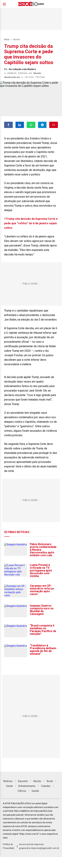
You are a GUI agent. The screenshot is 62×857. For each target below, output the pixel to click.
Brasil (50, 781)
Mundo (16, 39)
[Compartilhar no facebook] (8, 125)
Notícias (7, 781)
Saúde (35, 790)
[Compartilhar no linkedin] (20, 125)
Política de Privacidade (8, 846)
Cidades (45, 785)
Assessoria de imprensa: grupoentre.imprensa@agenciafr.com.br (39, 846)
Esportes (23, 781)
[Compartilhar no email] (53, 125)
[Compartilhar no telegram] (42, 125)
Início (6, 39)
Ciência (22, 790)
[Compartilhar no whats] (31, 125)
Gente (9, 785)
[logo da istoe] (31, 4)
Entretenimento (26, 785)
